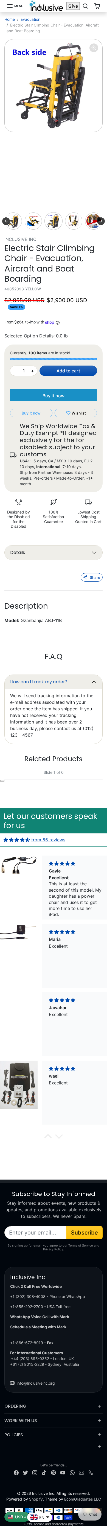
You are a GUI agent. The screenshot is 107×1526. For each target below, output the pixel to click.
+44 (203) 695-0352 (30, 1358)
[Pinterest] (53, 1472)
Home (9, 19)
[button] (15, 6)
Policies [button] (13, 1435)
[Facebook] (16, 1472)
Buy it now (53, 395)
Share (95, 577)
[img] (17, 840)
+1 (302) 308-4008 (28, 1296)
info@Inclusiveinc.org (36, 1383)
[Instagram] (35, 1472)
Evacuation (30, 19)
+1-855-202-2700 (26, 1306)
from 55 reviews (48, 839)
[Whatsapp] (72, 1472)
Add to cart (68, 371)
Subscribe (84, 1232)
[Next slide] (101, 221)
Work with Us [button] (20, 1420)
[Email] (81, 1472)
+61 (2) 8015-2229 (27, 1364)
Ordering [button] (15, 1406)
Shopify (36, 1499)
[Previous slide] (6, 221)
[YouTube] (62, 1472)
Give (73, 6)
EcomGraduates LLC (82, 1499)
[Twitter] (25, 1472)
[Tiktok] (44, 1472)
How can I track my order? (38, 682)
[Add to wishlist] (2, 780)
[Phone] (90, 1472)
